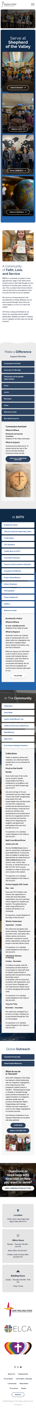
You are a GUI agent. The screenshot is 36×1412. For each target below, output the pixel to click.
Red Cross (18, 848)
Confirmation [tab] (9, 538)
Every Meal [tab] (8, 713)
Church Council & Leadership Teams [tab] (17, 531)
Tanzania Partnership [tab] (12, 1057)
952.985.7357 (18, 1257)
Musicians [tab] (8, 399)
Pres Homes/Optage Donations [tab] (16, 745)
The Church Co (18, 1404)
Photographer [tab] (9, 591)
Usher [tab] (6, 405)
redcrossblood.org (13, 860)
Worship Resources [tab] (11, 418)
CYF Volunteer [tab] (9, 545)
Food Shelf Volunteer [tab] (12, 558)
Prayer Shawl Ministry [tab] (12, 578)
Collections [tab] (8, 706)
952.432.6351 (22, 1251)
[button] (32, 4)
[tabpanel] (18, 461)
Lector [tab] (6, 392)
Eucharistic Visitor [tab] (11, 525)
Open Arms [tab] (8, 739)
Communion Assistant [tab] (12, 363)
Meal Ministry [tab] (9, 732)
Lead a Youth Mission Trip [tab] (13, 719)
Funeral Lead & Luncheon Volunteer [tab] (17, 564)
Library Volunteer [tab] (10, 584)
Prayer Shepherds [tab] (11, 597)
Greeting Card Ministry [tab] (12, 571)
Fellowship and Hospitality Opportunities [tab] (14, 378)
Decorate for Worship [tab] (12, 370)
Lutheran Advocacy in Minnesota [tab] (16, 726)
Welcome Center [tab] (10, 412)
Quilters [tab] (7, 604)
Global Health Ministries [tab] (13, 1063)
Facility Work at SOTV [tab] (12, 551)
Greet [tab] (6, 386)
